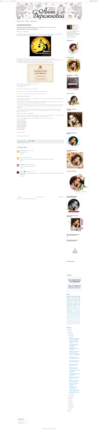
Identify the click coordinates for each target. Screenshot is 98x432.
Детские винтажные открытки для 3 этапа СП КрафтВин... (74, 371)
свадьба (73, 304)
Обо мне (27, 21)
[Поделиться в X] (31, 141)
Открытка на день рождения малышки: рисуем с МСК (74, 390)
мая (69, 401)
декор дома (69, 304)
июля (70, 398)
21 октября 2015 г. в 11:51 (29, 150)
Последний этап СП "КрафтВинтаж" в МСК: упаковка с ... (73, 348)
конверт (75, 302)
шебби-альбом (69, 310)
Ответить (22, 153)
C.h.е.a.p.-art (26, 142)
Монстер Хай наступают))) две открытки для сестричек (74, 345)
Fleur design (70, 312)
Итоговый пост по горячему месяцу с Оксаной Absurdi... (74, 339)
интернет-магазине (35, 83)
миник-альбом (76, 315)
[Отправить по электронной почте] (28, 141)
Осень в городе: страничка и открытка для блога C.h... (74, 381)
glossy (72, 319)
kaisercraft (68, 313)
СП (76, 297)
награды (68, 324)
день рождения (70, 301)
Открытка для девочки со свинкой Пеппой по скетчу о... (74, 358)
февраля (70, 406)
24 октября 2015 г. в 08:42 (30, 171)
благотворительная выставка (73, 320)
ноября (70, 335)
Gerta (21, 157)
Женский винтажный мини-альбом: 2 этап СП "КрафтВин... (74, 384)
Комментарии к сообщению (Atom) (29, 198)
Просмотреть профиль (71, 37)
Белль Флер (74, 313)
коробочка (75, 300)
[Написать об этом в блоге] (30, 141)
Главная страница (20, 21)
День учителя (72, 314)
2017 (69, 329)
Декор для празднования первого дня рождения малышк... (73, 341)
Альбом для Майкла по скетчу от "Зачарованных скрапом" (74, 374)
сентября (71, 395)
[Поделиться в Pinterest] (33, 141)
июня (70, 400)
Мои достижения (33, 21)
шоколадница (69, 303)
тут (36, 88)
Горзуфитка (22, 164)
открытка (69, 296)
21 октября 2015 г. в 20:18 (30, 164)
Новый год (75, 298)
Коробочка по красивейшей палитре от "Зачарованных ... (74, 354)
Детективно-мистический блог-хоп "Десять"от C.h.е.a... (73, 365)
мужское (76, 303)
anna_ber (22, 171)
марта (70, 404)
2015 (69, 332)
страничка (69, 298)
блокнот (68, 297)
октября (70, 337)
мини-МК (78, 313)
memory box (75, 306)
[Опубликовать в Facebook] (32, 141)
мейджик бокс (74, 322)
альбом (68, 300)
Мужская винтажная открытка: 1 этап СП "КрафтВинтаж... (73, 387)
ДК (76, 296)
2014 (69, 409)
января (70, 407)
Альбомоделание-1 (70, 311)
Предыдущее (61, 196)
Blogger (54, 428)
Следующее (19, 196)
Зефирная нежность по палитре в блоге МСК (73, 368)
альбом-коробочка (77, 319)
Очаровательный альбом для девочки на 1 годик (74, 352)
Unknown (22, 150)
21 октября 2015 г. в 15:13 (27, 157)
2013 (69, 411)
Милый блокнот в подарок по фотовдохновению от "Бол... (74, 378)
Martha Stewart (76, 312)
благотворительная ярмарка (71, 321)
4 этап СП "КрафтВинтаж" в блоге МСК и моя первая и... (74, 361)
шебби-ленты (77, 311)
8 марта (76, 310)
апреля (70, 403)
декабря (70, 333)
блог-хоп (21, 142)
